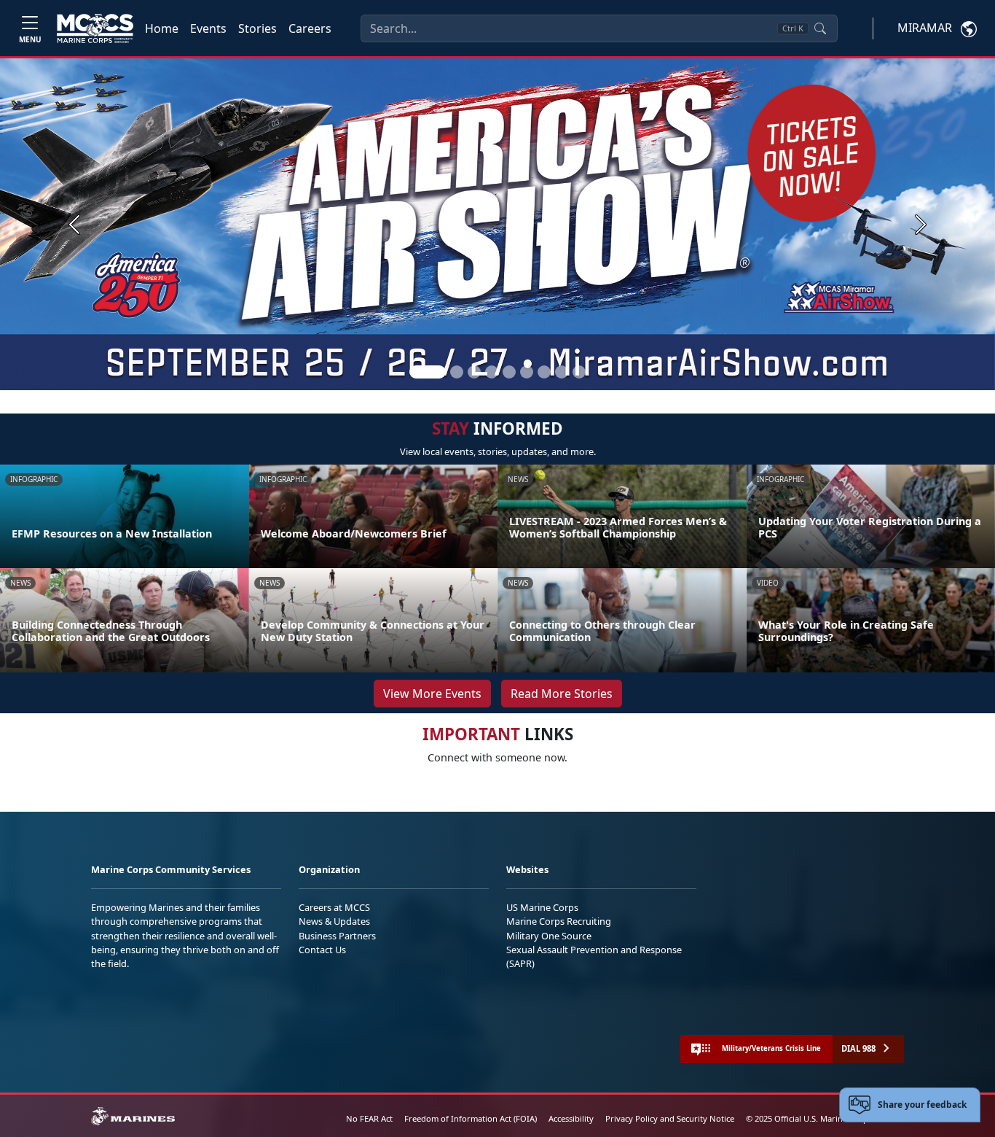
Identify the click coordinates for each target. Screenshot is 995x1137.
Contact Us (322, 949)
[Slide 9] (579, 372)
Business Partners (337, 935)
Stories (257, 28)
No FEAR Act (369, 1118)
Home (161, 28)
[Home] (95, 28)
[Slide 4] (491, 372)
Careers (309, 28)
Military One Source (548, 935)
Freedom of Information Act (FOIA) (470, 1118)
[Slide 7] (544, 372)
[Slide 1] (427, 372)
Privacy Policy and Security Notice (669, 1118)
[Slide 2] (456, 372)
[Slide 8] (561, 372)
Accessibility (571, 1118)
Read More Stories (562, 694)
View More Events (432, 694)
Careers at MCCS (334, 907)
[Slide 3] (474, 372)
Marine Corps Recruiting (558, 921)
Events (208, 28)
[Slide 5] (509, 372)
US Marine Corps (542, 907)
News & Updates (334, 921)
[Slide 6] (526, 372)
